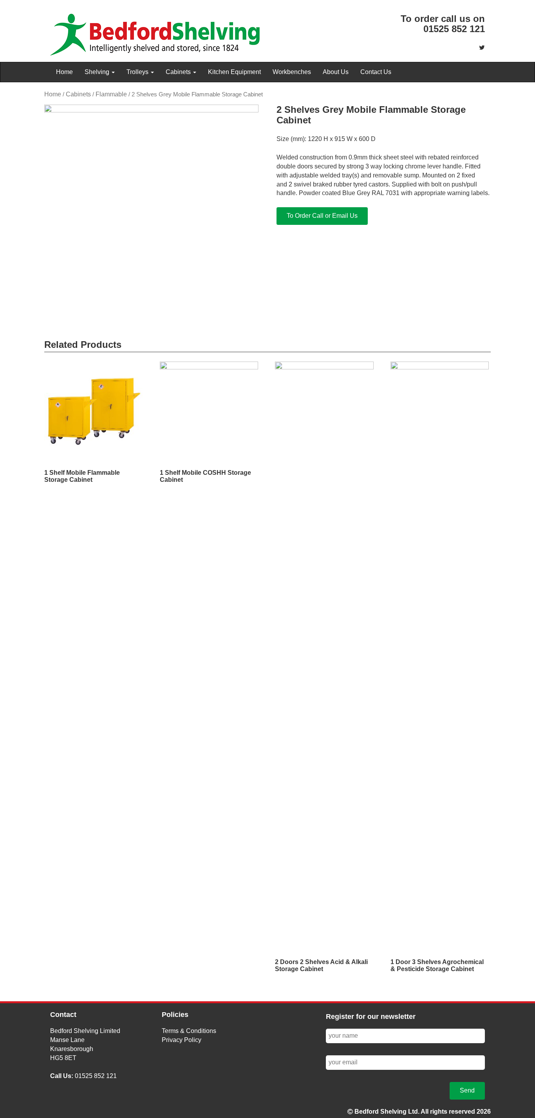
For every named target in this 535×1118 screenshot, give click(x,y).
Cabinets (179, 72)
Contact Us (375, 72)
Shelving (98, 72)
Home (64, 72)
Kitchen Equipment (234, 72)
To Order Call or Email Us (322, 215)
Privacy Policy (181, 1040)
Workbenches (292, 72)
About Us (336, 72)
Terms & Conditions (189, 1031)
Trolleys (138, 72)
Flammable (111, 94)
